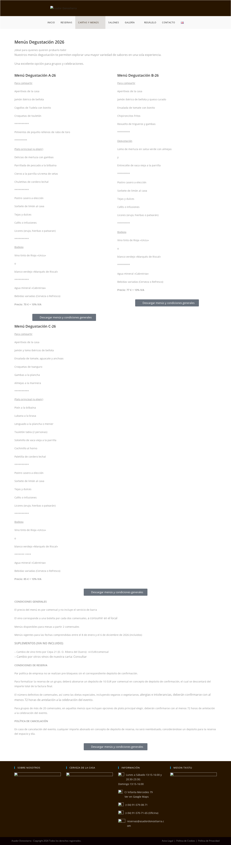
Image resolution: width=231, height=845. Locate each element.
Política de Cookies (185, 840)
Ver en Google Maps (137, 796)
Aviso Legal (167, 840)
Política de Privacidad (208, 840)
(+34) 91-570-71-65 (136, 813)
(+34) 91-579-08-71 (136, 804)
